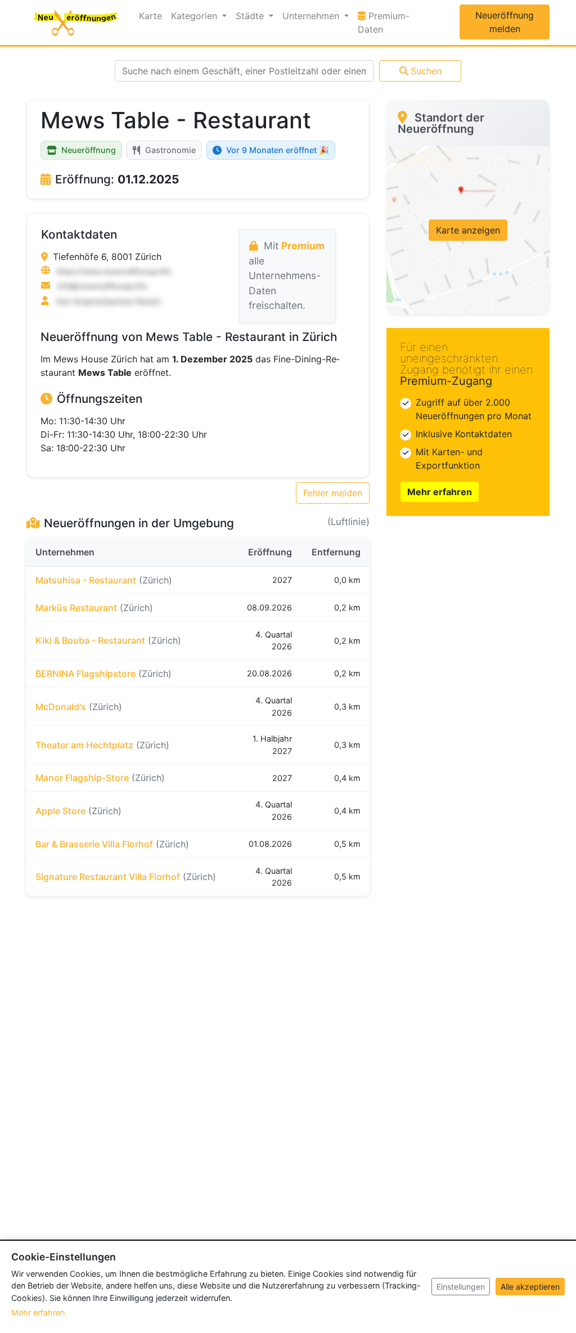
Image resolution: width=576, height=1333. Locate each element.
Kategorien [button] (195, 15)
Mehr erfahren (439, 491)
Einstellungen (460, 1286)
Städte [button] (251, 15)
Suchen (426, 71)
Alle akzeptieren (530, 1286)
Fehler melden (332, 493)
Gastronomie (170, 150)
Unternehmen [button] (312, 15)
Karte (150, 15)
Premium (303, 246)
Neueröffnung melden (504, 22)
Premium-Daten (392, 22)
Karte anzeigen (468, 230)
